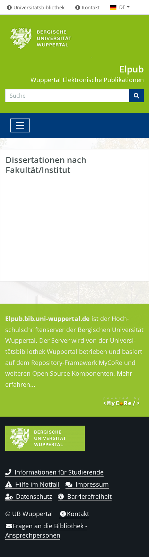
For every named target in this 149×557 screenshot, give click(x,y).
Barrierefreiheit (89, 496)
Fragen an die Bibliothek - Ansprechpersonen (46, 530)
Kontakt (78, 514)
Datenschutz (34, 496)
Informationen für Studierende (59, 472)
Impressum (92, 484)
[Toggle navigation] (20, 125)
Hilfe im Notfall (37, 484)
